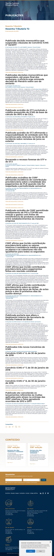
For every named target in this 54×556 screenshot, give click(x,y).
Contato (27, 493)
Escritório (7, 493)
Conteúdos (22, 493)
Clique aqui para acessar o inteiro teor (14, 72)
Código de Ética (34, 493)
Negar (40, 551)
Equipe (17, 493)
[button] (50, 542)
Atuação (13, 493)
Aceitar (30, 551)
